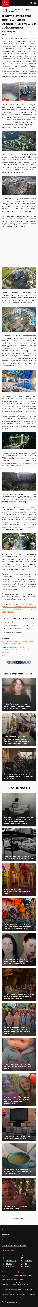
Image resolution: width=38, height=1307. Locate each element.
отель (18, 649)
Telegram (8, 622)
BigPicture (15, 10)
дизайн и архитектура (11, 644)
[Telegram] (29, 662)
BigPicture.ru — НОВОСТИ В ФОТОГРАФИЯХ (18, 1276)
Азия (31, 641)
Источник (4, 655)
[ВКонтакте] (8, 662)
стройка (25, 649)
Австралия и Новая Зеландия (14, 641)
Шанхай (5, 652)
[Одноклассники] (11, 662)
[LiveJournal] (20, 662)
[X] (17, 662)
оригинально (8, 649)
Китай (21, 647)
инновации (12, 647)
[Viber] (23, 662)
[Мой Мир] (14, 662)
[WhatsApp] (26, 662)
